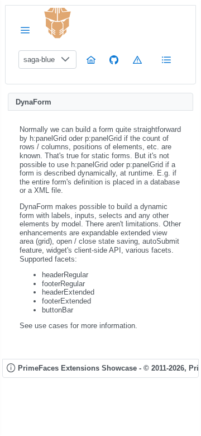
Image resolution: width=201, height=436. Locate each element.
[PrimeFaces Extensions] (57, 23)
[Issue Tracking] (137, 59)
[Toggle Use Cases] (166, 59)
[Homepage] (91, 59)
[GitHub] (114, 59)
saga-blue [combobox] (39, 59)
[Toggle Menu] (25, 30)
